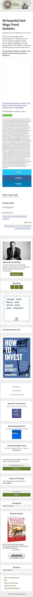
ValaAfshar (19, 108)
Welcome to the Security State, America (14, 218)
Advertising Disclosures (12, 588)
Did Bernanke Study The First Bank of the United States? (17, 227)
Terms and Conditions (16, 394)
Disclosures (16, 387)
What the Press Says (11, 583)
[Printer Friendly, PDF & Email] (7, 115)
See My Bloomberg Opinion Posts (17, 429)
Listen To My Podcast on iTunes (16, 406)
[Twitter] (12, 287)
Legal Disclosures (10, 585)
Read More (16, 274)
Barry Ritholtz (27, 33)
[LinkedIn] (21, 287)
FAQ (5, 580)
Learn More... (17, 550)
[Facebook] (17, 287)
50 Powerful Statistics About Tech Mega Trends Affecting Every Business (16, 105)
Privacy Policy (16, 390)
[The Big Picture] (16, 5)
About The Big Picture (11, 578)
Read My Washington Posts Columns (17, 448)
